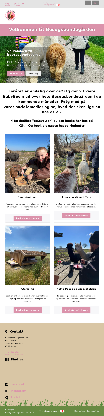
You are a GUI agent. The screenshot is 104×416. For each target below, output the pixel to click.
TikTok (15, 397)
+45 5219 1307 (12, 3)
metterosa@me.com (13, 5)
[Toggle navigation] (96, 13)
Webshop (33, 73)
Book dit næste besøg (27, 218)
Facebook (17, 384)
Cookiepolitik (93, 411)
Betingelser (79, 411)
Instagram (18, 390)
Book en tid (16, 73)
